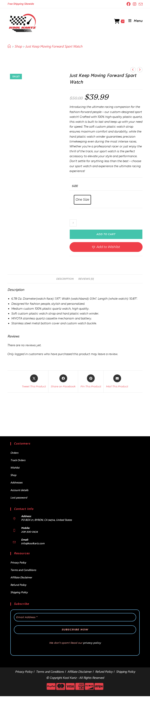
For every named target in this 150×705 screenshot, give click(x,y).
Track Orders (17, 460)
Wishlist (15, 468)
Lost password (18, 498)
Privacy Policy (18, 563)
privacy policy (92, 642)
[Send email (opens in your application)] (140, 4)
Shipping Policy (19, 592)
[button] (106, 247)
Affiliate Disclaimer (21, 577)
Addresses (16, 483)
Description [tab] (65, 278)
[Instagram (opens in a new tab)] (135, 4)
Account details (19, 490)
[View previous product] (133, 69)
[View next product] (140, 69)
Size (75, 186)
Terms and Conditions (23, 570)
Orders (14, 453)
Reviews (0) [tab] (86, 278)
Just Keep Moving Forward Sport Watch (53, 47)
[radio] (82, 199)
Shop (13, 475)
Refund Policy (18, 585)
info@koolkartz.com (33, 543)
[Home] (9, 47)
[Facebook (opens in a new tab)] (128, 4)
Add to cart (105, 234)
